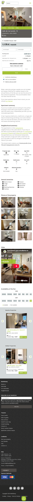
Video (17, 28)
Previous (3, 17)
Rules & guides (5, 417)
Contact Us (4, 426)
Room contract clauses (7, 428)
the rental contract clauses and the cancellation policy (15, 402)
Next (30, 17)
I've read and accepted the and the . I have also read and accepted (16, 401)
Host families (4, 441)
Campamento (19, 128)
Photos (4, 28)
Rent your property (6, 439)
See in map (11, 28)
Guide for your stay (6, 422)
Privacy (9, 496)
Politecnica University (22, 133)
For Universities (5, 388)
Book (16, 73)
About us (3, 384)
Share (4, 35)
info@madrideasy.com (10, 463)
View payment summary (16, 63)
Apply (26, 69)
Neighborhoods (5, 390)
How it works (4, 415)
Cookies (4, 496)
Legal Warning (19, 400)
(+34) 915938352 (9, 465)
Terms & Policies (16, 496)
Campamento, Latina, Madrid (9, 33)
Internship (3, 386)
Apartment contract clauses (8, 430)
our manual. (9, 101)
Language (5, 470)
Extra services (4, 419)
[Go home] (3, 2)
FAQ (2, 443)
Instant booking (5, 424)
